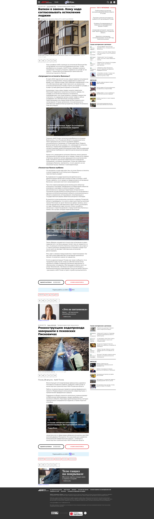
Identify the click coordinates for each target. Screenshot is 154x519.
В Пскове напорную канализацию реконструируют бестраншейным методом (66, 424)
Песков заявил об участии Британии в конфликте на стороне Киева (106, 88)
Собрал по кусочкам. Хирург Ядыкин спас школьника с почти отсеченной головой (106, 53)
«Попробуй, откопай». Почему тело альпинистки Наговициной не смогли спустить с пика (106, 74)
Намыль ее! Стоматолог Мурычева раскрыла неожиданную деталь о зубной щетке (105, 334)
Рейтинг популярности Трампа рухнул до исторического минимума (106, 369)
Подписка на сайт (54, 491)
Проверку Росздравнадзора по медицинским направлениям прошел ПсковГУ (103, 25)
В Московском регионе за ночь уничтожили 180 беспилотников (105, 104)
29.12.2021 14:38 (41, 6)
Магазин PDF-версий (83, 489)
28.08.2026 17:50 (42, 325)
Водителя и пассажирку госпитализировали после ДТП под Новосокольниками (103, 38)
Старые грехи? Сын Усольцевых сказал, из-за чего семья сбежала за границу (106, 58)
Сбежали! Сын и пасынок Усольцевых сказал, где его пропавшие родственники (106, 64)
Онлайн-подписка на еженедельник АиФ (100, 489)
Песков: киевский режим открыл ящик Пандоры (105, 83)
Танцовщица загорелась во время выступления (105, 375)
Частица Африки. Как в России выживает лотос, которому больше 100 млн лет (106, 48)
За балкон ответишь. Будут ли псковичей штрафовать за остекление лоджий (65, 127)
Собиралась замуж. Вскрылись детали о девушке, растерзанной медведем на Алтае (105, 69)
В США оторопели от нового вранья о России (106, 99)
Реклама (74, 489)
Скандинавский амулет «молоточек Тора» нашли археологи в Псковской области (103, 31)
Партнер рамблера (64, 512)
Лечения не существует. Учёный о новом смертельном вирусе (105, 328)
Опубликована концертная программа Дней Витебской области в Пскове (103, 12)
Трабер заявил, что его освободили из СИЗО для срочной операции (105, 93)
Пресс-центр (67, 489)
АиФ (45, 57)
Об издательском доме (56, 489)
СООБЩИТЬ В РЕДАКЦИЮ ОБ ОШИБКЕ (76, 491)
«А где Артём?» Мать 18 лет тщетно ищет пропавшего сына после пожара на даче (105, 340)
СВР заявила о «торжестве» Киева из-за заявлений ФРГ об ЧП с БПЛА (106, 380)
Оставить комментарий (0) (77, 282)
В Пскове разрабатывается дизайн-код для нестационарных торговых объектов (66, 231)
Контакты (63, 491)
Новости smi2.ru (43, 320)
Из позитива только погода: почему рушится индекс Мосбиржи (106, 385)
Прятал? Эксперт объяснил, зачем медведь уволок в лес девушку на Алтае (105, 350)
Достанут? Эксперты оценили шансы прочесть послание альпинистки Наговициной (106, 356)
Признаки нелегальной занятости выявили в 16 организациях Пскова (102, 18)
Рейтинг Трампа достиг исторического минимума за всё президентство (105, 364)
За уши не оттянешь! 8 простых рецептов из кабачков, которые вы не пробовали (106, 345)
